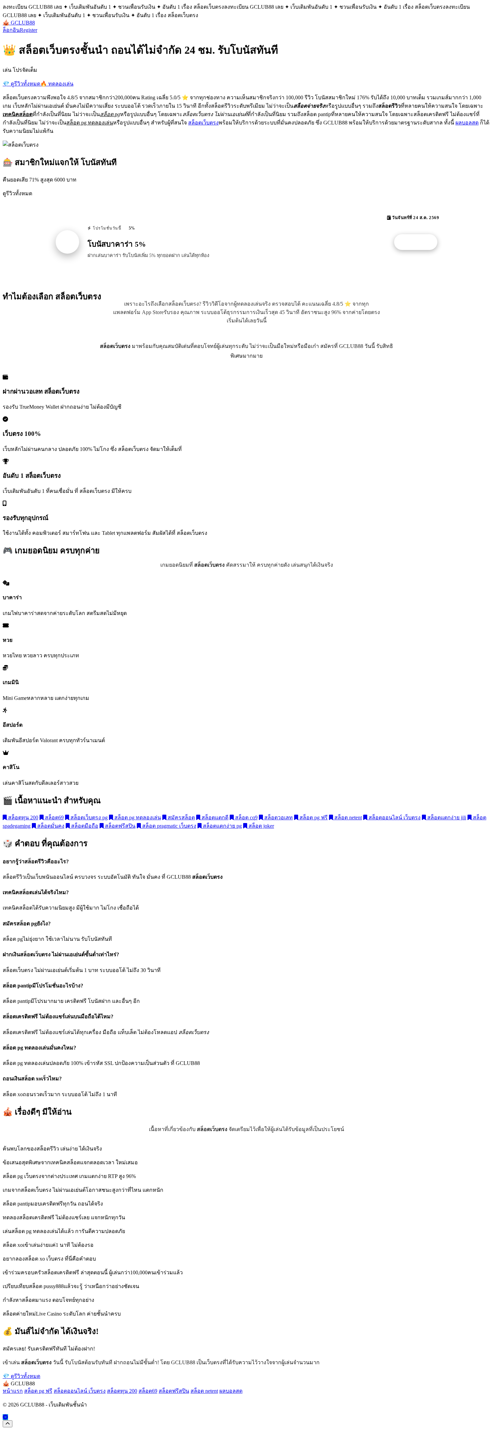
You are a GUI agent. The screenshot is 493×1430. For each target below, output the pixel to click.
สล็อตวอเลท (278, 817)
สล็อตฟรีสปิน (119, 826)
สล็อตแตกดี (214, 817)
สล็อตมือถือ (84, 826)
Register (28, 30)
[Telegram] (5, 1417)
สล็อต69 (54, 817)
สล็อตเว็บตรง (203, 122)
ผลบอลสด (467, 122)
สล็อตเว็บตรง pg (88, 817)
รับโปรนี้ (419, 242)
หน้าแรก (13, 1391)
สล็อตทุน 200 (22, 817)
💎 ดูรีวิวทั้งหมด (21, 84)
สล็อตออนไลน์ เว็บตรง (394, 817)
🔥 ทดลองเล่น (56, 84)
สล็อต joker (260, 826)
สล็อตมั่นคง (50, 826)
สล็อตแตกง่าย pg (222, 826)
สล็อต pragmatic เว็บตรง (168, 826)
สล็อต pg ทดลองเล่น (137, 817)
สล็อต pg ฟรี (313, 817)
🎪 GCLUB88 (19, 22)
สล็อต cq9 (246, 817)
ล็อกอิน (11, 30)
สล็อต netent (347, 817)
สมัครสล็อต (180, 817)
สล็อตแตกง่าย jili (446, 817)
